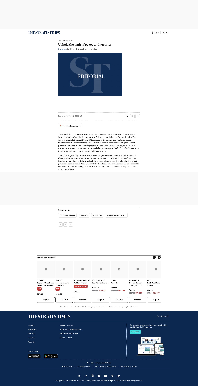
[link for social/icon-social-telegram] (112, 376)
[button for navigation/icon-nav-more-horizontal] (137, 116)
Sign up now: (62, 49)
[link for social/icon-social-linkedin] (118, 376)
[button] (155, 32)
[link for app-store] (34, 356)
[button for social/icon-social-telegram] (127, 116)
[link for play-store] (51, 356)
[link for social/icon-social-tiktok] (85, 376)
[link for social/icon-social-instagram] (92, 376)
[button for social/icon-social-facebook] (132, 116)
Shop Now (45, 300)
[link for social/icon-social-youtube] (105, 376)
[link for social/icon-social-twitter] (79, 376)
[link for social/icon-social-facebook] (99, 376)
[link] (44, 32)
